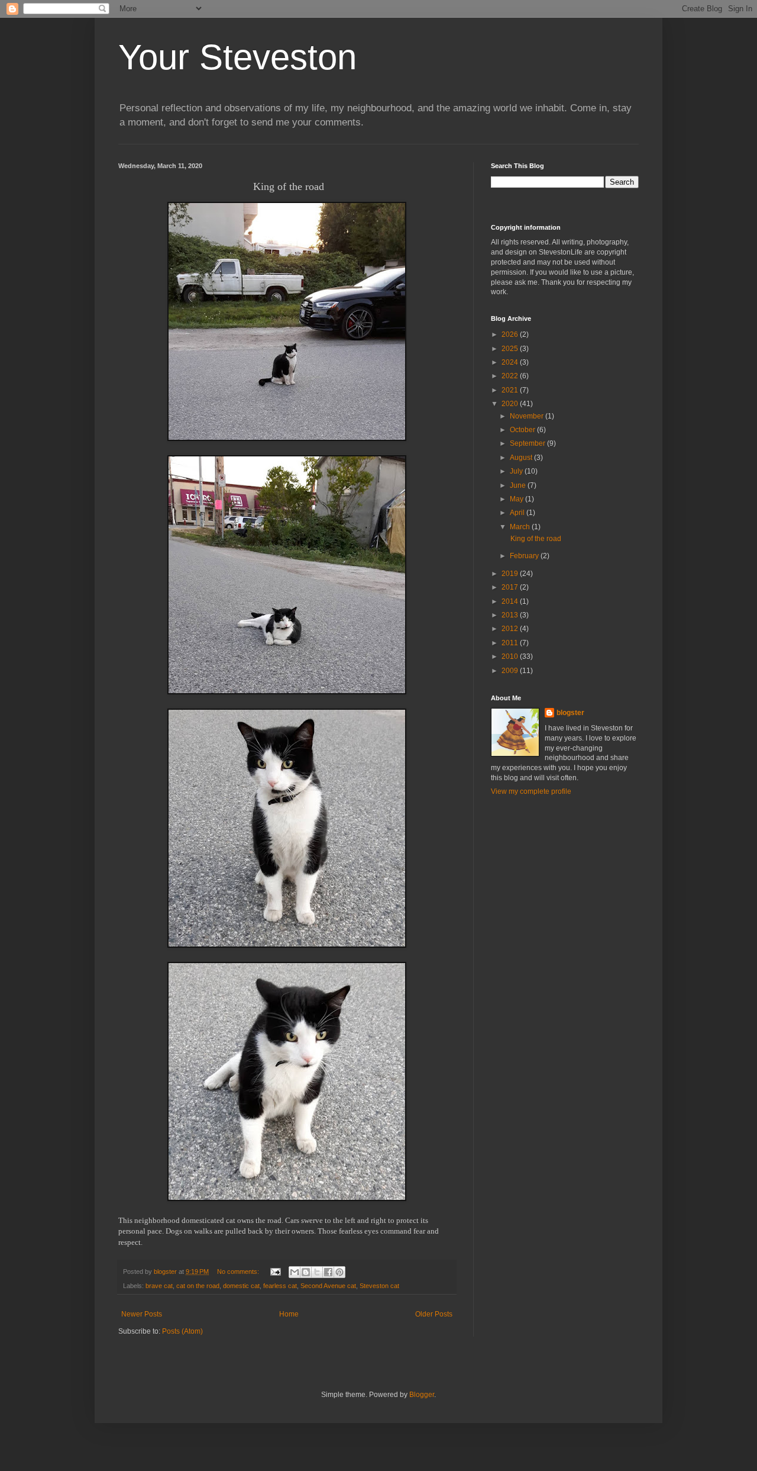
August (522, 457)
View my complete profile (531, 791)
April (518, 512)
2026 (511, 334)
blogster (570, 713)
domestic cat (241, 1285)
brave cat (159, 1285)
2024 (511, 362)
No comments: (239, 1271)
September (528, 443)
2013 (511, 615)
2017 (511, 587)
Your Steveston (237, 57)
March (521, 527)
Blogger (421, 1394)
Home (289, 1314)
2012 (511, 629)
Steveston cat (379, 1285)
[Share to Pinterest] (339, 1272)
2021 (511, 390)
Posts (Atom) (182, 1331)
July (517, 471)
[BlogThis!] (306, 1272)
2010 (511, 656)
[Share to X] (317, 1272)
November (527, 416)
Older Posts (433, 1314)
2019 (511, 573)
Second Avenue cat (328, 1285)
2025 (511, 349)
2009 (511, 671)
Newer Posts (141, 1314)
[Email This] (294, 1272)
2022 (511, 376)
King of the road (535, 539)
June (519, 485)
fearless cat (280, 1285)
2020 (511, 404)
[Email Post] (275, 1271)
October (523, 430)
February (525, 556)
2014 (511, 601)
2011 (511, 643)
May (517, 499)
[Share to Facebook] (328, 1272)
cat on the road (197, 1285)
